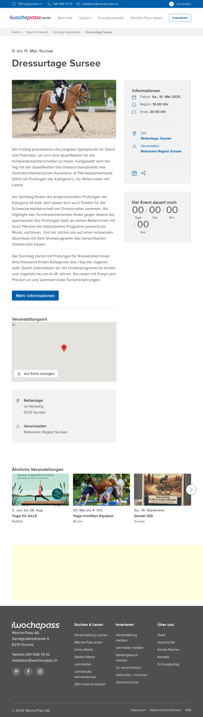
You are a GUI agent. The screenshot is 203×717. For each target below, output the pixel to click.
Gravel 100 (143, 516)
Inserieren (125, 624)
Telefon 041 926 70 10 (31, 654)
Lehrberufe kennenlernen (85, 674)
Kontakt (163, 656)
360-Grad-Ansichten (90, 684)
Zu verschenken (128, 667)
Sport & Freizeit (37, 32)
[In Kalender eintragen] (134, 172)
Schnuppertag (168, 664)
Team (161, 634)
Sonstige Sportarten (66, 32)
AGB (188, 710)
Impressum (138, 710)
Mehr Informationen (35, 295)
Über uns (165, 624)
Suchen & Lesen (88, 624)
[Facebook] (28, 671)
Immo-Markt (83, 649)
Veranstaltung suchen (91, 634)
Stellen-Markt (84, 656)
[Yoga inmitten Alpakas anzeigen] (101, 490)
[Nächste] (191, 490)
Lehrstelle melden (130, 647)
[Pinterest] (16, 671)
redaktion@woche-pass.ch (34, 660)
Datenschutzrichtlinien (165, 710)
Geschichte (166, 642)
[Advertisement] (107, 573)
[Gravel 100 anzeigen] (162, 490)
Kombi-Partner (168, 649)
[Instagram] (40, 671)
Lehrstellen (82, 664)
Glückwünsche (127, 682)
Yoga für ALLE (24, 516)
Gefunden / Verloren (131, 674)
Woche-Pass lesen (88, 642)
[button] (64, 348)
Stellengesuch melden (127, 657)
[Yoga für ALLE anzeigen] (40, 490)
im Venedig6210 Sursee (34, 406)
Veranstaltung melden (126, 637)
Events (16, 32)
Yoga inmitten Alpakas (93, 516)
